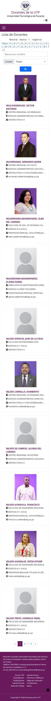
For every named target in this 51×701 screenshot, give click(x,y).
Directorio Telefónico (35, 677)
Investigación (18, 677)
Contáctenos (32, 683)
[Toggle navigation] (4, 28)
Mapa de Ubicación (34, 680)
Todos (5, 43)
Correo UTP (19, 675)
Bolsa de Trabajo (17, 686)
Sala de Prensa (18, 683)
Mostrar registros (25, 39)
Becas (29, 686)
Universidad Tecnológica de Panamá (25, 16)
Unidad (9, 61)
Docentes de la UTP (33, 697)
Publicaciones (18, 680)
